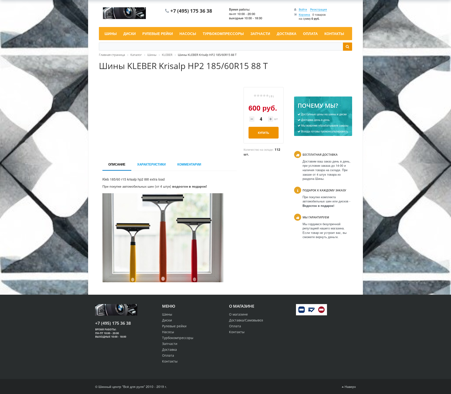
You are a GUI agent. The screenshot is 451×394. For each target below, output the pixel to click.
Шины (167, 314)
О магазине (238, 314)
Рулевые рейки (174, 326)
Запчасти (169, 343)
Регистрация (318, 9)
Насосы (168, 332)
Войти (303, 9)
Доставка (169, 349)
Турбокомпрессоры (177, 338)
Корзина (304, 14)
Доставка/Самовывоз (246, 320)
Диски (167, 320)
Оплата (235, 326)
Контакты (237, 332)
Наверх (350, 386)
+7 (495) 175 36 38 (191, 11)
